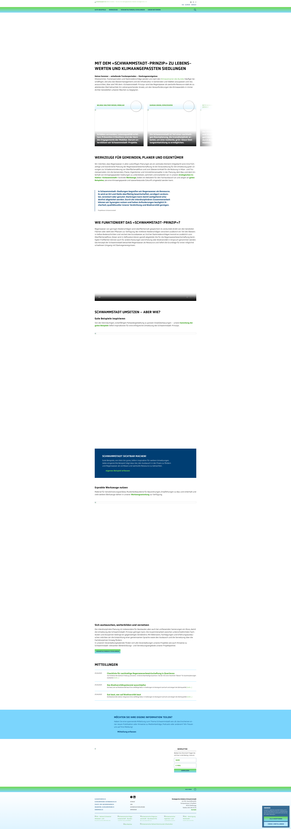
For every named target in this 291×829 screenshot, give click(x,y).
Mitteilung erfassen (126, 732)
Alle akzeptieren (276, 819)
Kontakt (193, 4)
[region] (275, 816)
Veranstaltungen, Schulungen (133, 10)
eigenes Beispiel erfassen (118, 471)
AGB (131, 804)
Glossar (187, 4)
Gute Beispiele (100, 10)
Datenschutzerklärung (137, 807)
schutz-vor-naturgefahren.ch (104, 804)
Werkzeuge (113, 10)
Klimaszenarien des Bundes (172, 79)
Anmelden (185, 771)
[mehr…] (116, 678)
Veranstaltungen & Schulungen (107, 651)
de (191, 2)
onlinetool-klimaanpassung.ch (104, 807)
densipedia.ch (99, 809)
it (195, 2)
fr (193, 2)
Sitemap (132, 801)
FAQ (183, 4)
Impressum (133, 809)
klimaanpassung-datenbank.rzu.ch (105, 801)
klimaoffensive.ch (100, 799)
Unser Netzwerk (154, 10)
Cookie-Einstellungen (276, 824)
